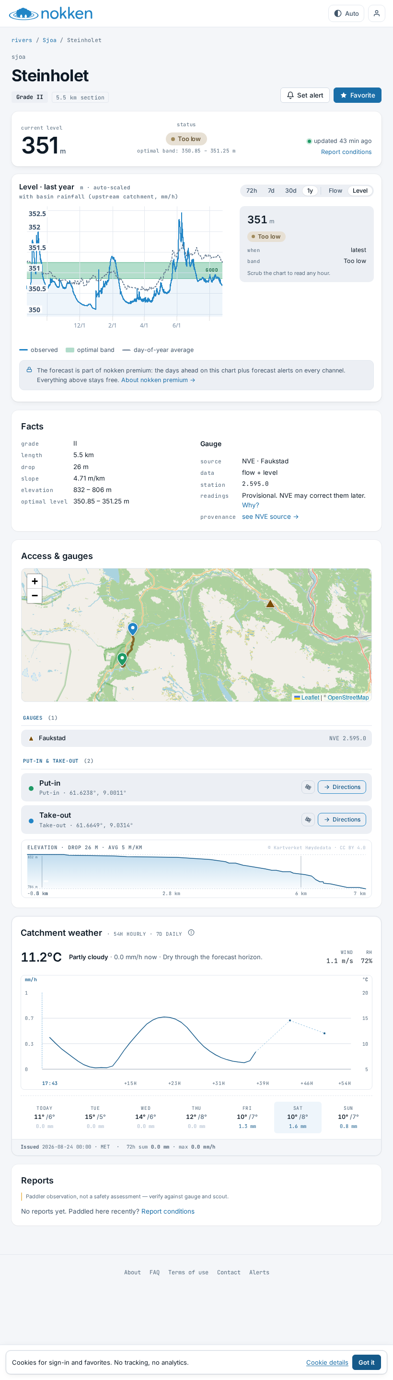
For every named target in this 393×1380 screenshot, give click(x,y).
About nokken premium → (158, 379)
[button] (122, 655)
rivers (22, 40)
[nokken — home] (51, 13)
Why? (250, 505)
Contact (229, 1272)
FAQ (155, 1272)
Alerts (259, 1272)
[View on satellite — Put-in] (308, 787)
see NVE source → (270, 516)
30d (291, 190)
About (132, 1272)
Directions (346, 786)
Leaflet (309, 697)
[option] (196, 738)
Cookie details (327, 1362)
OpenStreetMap (348, 697)
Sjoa (50, 40)
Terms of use (188, 1272)
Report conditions (346, 151)
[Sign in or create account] (376, 13)
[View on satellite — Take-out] (308, 819)
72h (251, 190)
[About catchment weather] (191, 932)
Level (360, 190)
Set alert (310, 95)
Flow (335, 190)
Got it (366, 1362)
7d (271, 190)
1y (310, 190)
